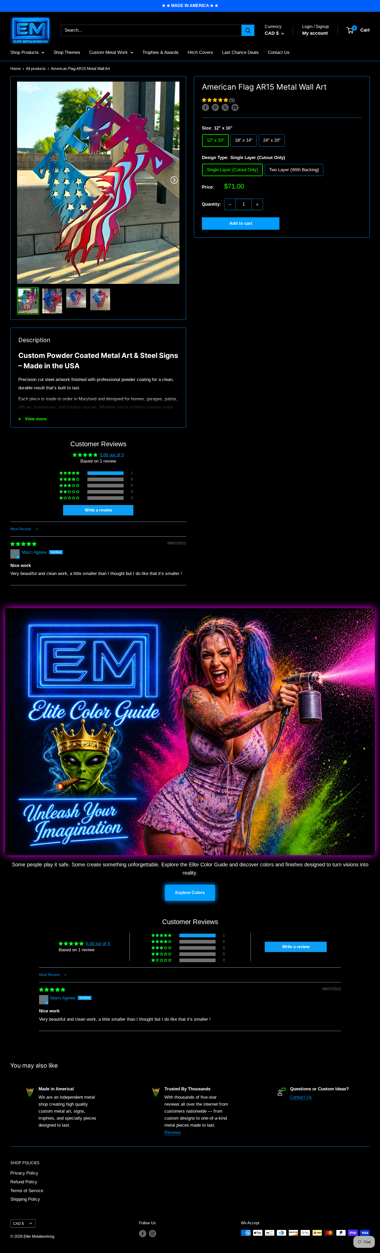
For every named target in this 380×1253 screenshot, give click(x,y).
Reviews (172, 1132)
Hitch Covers (200, 52)
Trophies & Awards (160, 52)
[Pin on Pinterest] (215, 107)
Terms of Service (26, 1190)
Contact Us (279, 52)
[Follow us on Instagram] (152, 1233)
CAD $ (18, 1223)
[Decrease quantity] (229, 204)
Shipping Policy (25, 1199)
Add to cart (240, 223)
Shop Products (24, 52)
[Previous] (22, 180)
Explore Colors (190, 892)
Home (15, 68)
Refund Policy (23, 1181)
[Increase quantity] (257, 204)
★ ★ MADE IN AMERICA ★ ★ (190, 5)
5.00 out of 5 (112, 454)
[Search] (247, 30)
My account (315, 33)
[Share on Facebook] (205, 107)
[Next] (174, 180)
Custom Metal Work (108, 52)
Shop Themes (67, 52)
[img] (23, 544)
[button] (215, 100)
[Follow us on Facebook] (142, 1233)
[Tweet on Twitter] (225, 107)
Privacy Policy (24, 1173)
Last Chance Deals (240, 52)
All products (36, 68)
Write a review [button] (98, 510)
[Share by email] (235, 107)
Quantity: (211, 204)
